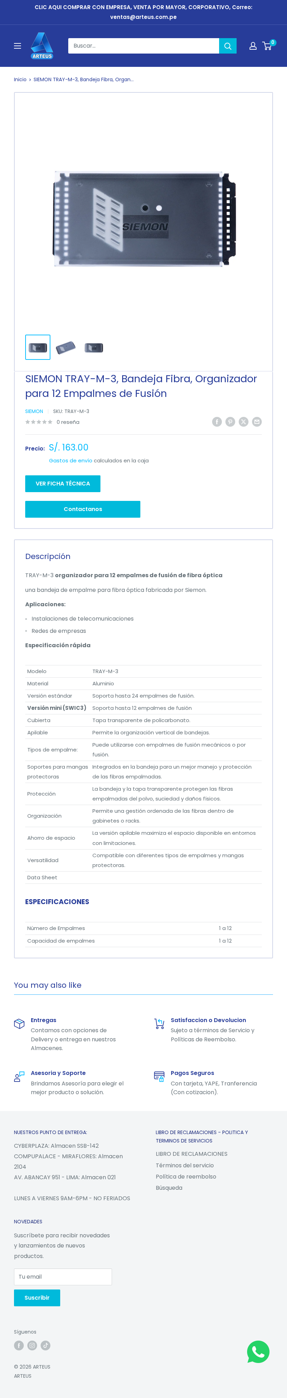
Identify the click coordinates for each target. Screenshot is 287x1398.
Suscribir (37, 1298)
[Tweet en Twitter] (243, 422)
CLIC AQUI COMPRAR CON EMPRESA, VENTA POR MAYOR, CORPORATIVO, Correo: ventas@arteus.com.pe (143, 12)
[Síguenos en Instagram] (32, 1345)
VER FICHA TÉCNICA (63, 484)
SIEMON (34, 411)
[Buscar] (228, 46)
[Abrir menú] (17, 46)
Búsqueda (169, 1188)
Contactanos (83, 509)
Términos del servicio (185, 1165)
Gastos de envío (70, 460)
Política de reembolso (186, 1177)
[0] (267, 46)
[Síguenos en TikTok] (45, 1345)
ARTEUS (22, 1375)
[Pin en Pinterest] (230, 422)
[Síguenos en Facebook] (19, 1345)
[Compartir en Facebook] (217, 422)
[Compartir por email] (257, 422)
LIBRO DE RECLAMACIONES (191, 1154)
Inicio (20, 79)
